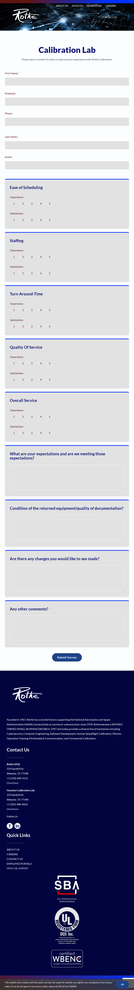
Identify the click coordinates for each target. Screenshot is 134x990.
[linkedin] (17, 826)
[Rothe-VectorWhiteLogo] (27, 678)
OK (122, 984)
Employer (10, 93)
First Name (12, 73)
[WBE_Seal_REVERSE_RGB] (67, 950)
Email (9, 156)
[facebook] (10, 826)
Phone (8, 113)
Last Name (11, 136)
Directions (12, 782)
